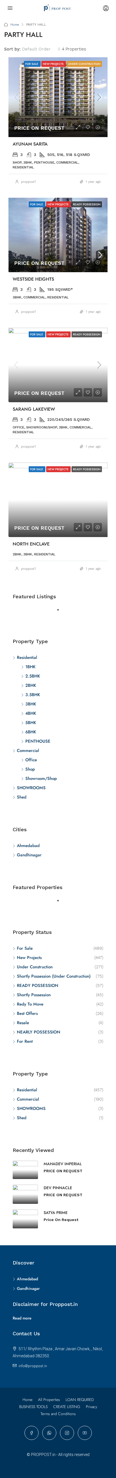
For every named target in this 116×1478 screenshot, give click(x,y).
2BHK (30, 685)
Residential (27, 657)
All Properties (49, 1399)
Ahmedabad (28, 846)
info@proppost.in (33, 1366)
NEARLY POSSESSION (38, 1032)
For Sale (25, 948)
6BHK (30, 732)
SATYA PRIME (56, 1212)
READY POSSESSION (37, 985)
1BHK (30, 667)
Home (14, 24)
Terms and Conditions (58, 1414)
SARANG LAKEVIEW (34, 409)
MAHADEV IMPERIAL (63, 1164)
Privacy (91, 1406)
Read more (22, 1318)
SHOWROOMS (31, 788)
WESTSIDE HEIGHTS (33, 279)
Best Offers (27, 1013)
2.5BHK (32, 676)
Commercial (28, 750)
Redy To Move (30, 1004)
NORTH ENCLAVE (31, 544)
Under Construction (35, 967)
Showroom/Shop (41, 778)
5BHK (30, 723)
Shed (21, 797)
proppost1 (28, 181)
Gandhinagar (29, 855)
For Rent (25, 1041)
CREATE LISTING (66, 1406)
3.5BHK (32, 695)
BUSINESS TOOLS (33, 1406)
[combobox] (41, 49)
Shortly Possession (34, 995)
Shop (30, 769)
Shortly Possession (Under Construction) (54, 976)
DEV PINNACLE (58, 1188)
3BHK (30, 704)
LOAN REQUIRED (80, 1399)
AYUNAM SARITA (30, 144)
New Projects (29, 957)
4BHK (30, 713)
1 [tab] (61, 612)
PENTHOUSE (37, 741)
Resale (23, 1023)
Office (31, 760)
